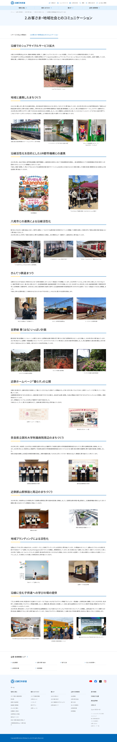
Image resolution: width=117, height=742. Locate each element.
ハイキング (33, 702)
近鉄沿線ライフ (54, 705)
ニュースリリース (95, 709)
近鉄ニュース (34, 708)
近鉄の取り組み (75, 699)
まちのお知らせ (54, 696)
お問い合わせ (94, 723)
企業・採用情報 (75, 692)
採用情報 (73, 711)
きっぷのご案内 (14, 708)
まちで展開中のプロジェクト (58, 702)
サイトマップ (94, 716)
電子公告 (73, 702)
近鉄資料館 (74, 708)
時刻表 (12, 699)
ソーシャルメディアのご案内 (97, 713)
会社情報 (73, 696)
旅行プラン (33, 705)
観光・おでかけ (35, 692)
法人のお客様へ (75, 705)
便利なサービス (15, 717)
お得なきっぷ (34, 699)
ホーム (13, 687)
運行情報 (93, 692)
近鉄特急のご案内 (15, 714)
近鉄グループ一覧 (95, 726)
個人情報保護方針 (95, 718)
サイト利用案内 (94, 721)
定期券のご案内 (15, 711)
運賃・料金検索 (14, 702)
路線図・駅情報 (14, 705)
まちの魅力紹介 (55, 699)
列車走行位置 (95, 696)
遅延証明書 (94, 701)
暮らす (53, 692)
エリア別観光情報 (35, 696)
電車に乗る (14, 692)
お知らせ (93, 705)
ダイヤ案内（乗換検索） (16, 696)
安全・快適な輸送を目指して (18, 720)
